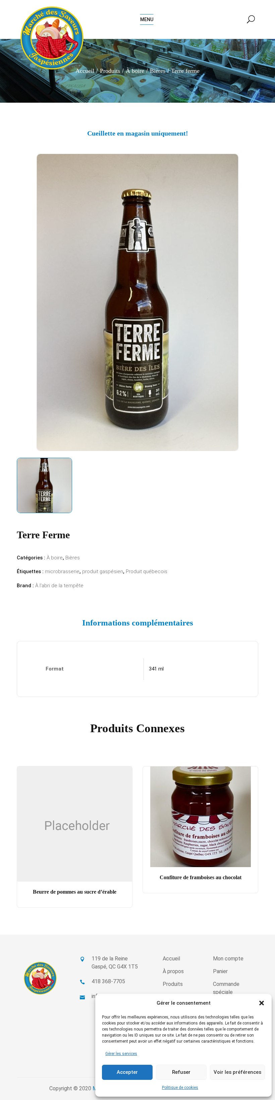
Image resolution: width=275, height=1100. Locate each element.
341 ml (156, 669)
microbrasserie (62, 571)
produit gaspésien (102, 571)
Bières (157, 70)
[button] (261, 1003)
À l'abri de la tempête (59, 586)
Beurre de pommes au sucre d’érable (74, 892)
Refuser (181, 1072)
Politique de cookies (180, 1087)
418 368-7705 (108, 981)
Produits (110, 70)
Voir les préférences (237, 1072)
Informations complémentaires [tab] (137, 622)
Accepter (127, 1072)
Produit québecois (146, 571)
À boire (135, 70)
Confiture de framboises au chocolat (200, 877)
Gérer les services (121, 1053)
